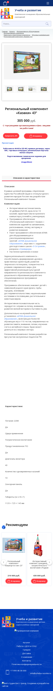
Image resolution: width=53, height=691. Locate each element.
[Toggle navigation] (48, 3)
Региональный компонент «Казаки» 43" (18, 37)
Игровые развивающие (40, 35)
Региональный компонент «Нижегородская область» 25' (39, 564)
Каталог (12, 31)
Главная (5, 31)
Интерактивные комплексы (14, 33)
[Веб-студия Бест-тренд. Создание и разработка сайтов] (26, 684)
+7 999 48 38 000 (18, 670)
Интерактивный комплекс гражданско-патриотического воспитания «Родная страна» (14, 565)
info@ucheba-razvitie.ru (40, 673)
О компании (26, 657)
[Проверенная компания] (27, 630)
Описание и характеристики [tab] (26, 178)
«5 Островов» (38, 246)
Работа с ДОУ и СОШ (27, 646)
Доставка (26, 653)
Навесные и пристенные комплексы (17, 35)
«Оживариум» (25, 249)
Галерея (26, 649)
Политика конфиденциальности (27, 664)
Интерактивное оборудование (28, 31)
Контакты (26, 660)
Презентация (8, 143)
